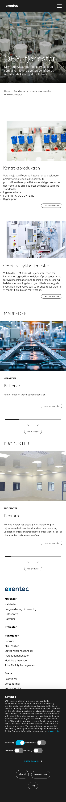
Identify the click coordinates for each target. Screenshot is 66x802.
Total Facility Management (20, 665)
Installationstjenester (40, 91)
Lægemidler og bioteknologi (21, 609)
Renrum (9, 641)
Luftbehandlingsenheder (19, 650)
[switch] (41, 742)
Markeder (10, 598)
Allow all (22, 774)
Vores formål (12, 683)
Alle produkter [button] (33, 569)
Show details (31, 761)
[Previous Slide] (28, 424)
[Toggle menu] (59, 6)
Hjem (7, 91)
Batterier (10, 618)
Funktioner (19, 91)
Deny (33, 785)
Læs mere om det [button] (51, 205)
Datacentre (11, 614)
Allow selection (41, 774)
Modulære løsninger (16, 660)
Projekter (11, 626)
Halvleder (10, 604)
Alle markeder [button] (33, 432)
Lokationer (11, 678)
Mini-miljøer (12, 646)
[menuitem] (11, 5)
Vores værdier (13, 688)
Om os (9, 673)
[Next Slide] (37, 424)
